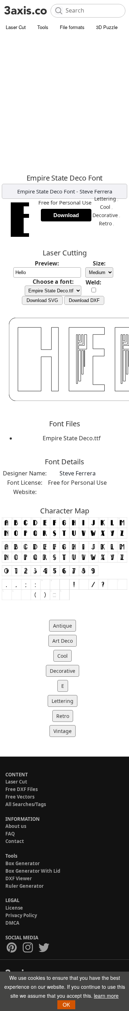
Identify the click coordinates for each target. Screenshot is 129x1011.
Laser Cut (16, 27)
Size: (99, 263)
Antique (62, 625)
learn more (106, 995)
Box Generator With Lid (32, 871)
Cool (105, 206)
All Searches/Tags (25, 804)
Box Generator (22, 863)
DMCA (12, 923)
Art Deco (62, 640)
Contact (14, 841)
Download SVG (42, 300)
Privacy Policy (21, 915)
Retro (105, 223)
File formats (72, 27)
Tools (42, 27)
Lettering (105, 198)
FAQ (10, 833)
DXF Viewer (18, 878)
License (14, 908)
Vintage (62, 731)
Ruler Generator (24, 886)
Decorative (105, 215)
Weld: (93, 282)
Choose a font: (53, 282)
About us (15, 826)
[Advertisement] (64, 102)
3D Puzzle (107, 27)
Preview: (47, 263)
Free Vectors (19, 797)
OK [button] (66, 1004)
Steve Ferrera (96, 191)
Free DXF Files (21, 789)
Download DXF (84, 300)
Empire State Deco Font (46, 191)
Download (66, 215)
